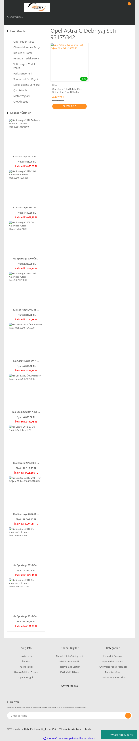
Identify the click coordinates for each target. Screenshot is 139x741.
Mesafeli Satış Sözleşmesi (69, 656)
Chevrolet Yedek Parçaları (113, 666)
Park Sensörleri (113, 672)
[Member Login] (116, 7)
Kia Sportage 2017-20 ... (26, 514)
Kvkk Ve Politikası (69, 672)
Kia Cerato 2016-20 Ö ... (26, 463)
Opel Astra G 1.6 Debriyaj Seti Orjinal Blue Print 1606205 (67, 90)
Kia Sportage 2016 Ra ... (26, 156)
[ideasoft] (50, 738)
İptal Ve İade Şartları (69, 666)
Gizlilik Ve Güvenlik (69, 661)
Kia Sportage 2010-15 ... (26, 207)
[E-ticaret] (69, 738)
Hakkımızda (26, 656)
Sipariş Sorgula (26, 677)
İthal (54, 85)
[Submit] (128, 716)
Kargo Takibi (26, 666)
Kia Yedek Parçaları (113, 656)
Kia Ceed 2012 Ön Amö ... (26, 411)
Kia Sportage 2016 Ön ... (26, 565)
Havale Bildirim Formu (26, 672)
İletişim (26, 661)
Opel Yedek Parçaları (113, 661)
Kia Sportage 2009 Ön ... (26, 258)
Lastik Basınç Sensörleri (112, 677)
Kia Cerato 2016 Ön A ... (26, 360)
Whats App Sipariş (121, 734)
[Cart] (128, 7)
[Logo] (37, 7)
